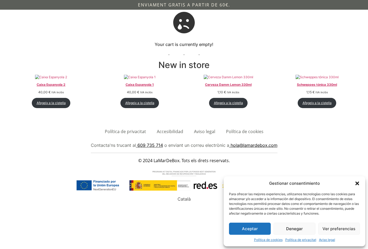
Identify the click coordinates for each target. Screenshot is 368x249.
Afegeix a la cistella (51, 103)
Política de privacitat (300, 240)
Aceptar (250, 228)
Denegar (294, 228)
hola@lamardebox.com (253, 145)
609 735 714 (149, 145)
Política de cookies (268, 240)
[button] (357, 183)
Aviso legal (327, 240)
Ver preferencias (338, 228)
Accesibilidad (170, 131)
